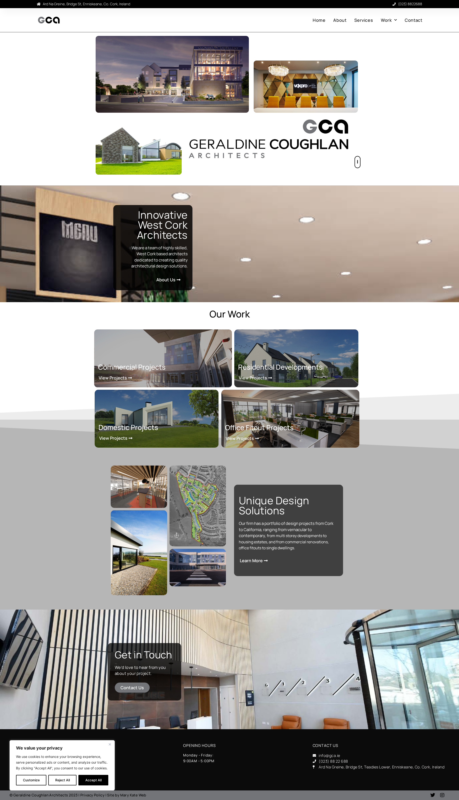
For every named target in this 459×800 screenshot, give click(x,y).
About (339, 20)
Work (386, 20)
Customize (31, 780)
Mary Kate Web (133, 795)
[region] (62, 765)
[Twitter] (432, 795)
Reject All (62, 780)
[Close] (110, 744)
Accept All (93, 780)
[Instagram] (442, 795)
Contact (413, 20)
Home (319, 20)
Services (363, 20)
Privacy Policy (92, 795)
